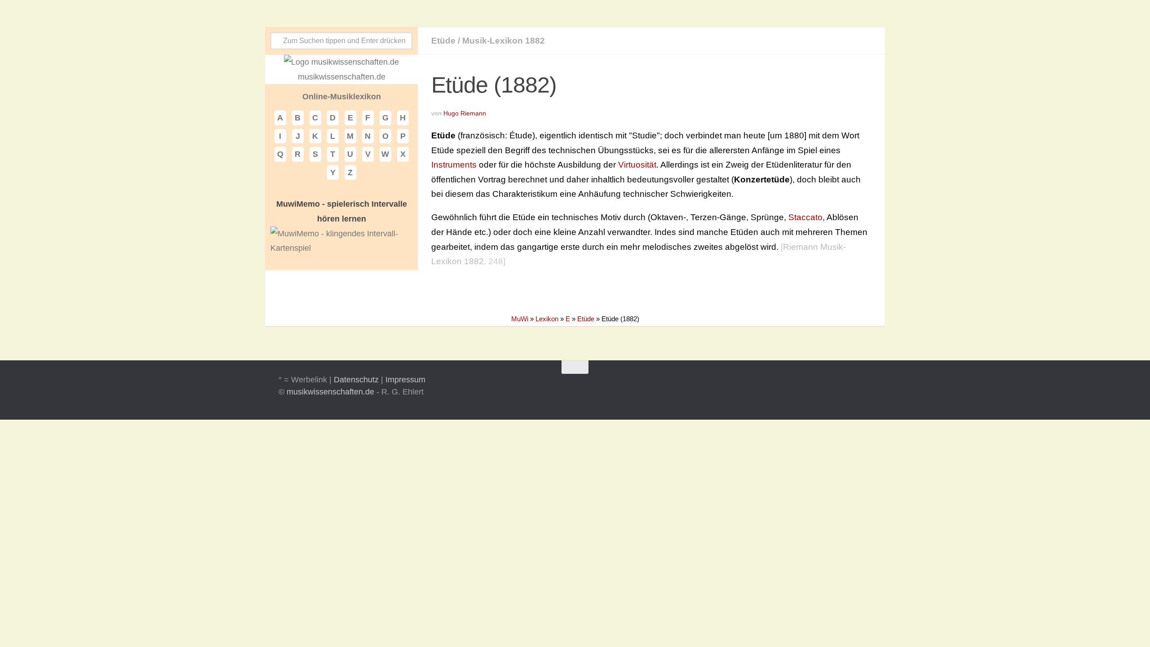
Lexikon (546, 319)
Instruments (454, 164)
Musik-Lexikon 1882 (503, 40)
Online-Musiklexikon (341, 96)
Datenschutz (356, 379)
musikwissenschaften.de (330, 391)
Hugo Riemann (464, 113)
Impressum (405, 379)
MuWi (519, 319)
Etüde (443, 40)
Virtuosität (637, 164)
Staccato (805, 217)
